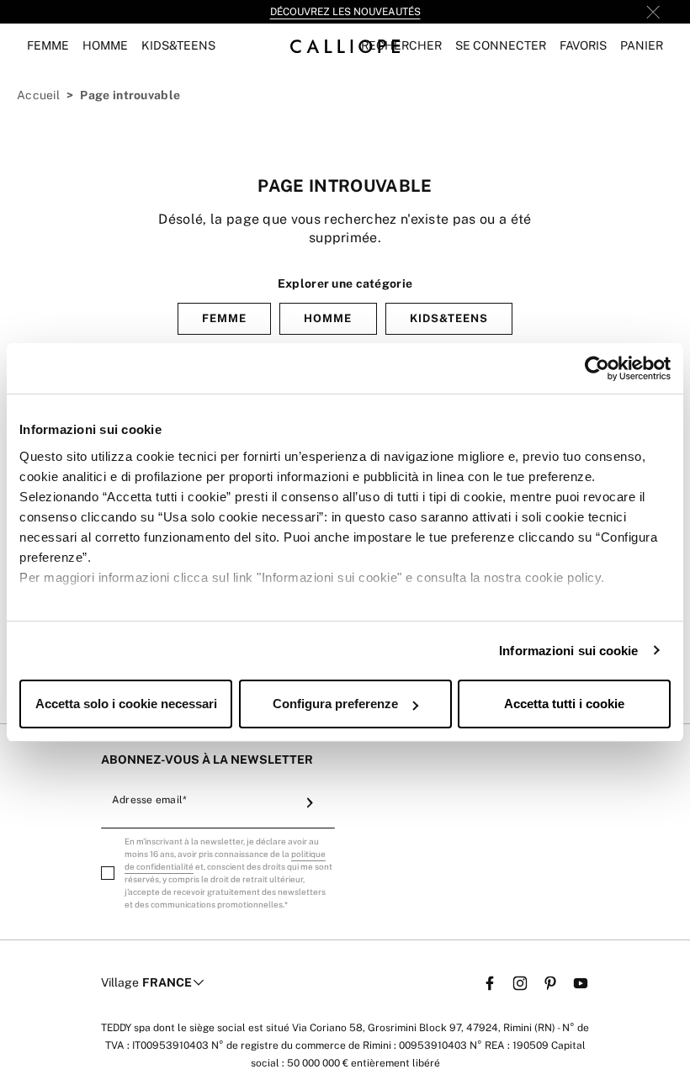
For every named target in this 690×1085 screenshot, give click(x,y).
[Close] (653, 12)
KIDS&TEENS (449, 318)
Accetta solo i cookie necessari (126, 703)
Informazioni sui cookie (568, 650)
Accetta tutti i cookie (564, 703)
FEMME (224, 318)
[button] (401, 46)
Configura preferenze (335, 703)
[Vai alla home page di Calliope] (345, 46)
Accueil (38, 95)
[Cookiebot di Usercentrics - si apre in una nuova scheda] (597, 368)
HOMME (328, 318)
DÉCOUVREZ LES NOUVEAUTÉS (345, 12)
